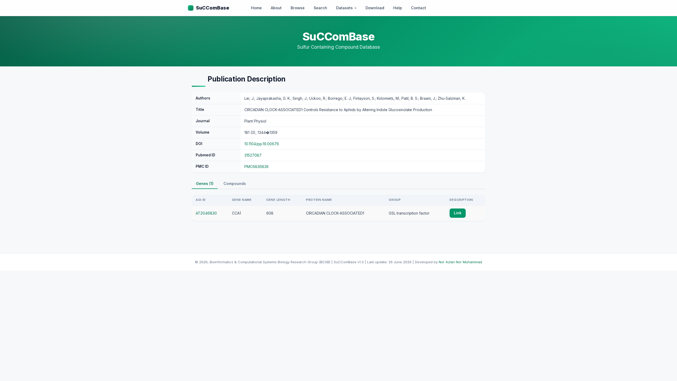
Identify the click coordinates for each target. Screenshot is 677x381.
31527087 (253, 155)
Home (256, 8)
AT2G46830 (206, 213)
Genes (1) (204, 183)
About (276, 8)
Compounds (234, 183)
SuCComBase (212, 8)
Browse (298, 8)
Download (374, 8)
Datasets (345, 8)
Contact (418, 8)
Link (457, 213)
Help (397, 8)
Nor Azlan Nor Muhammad (460, 262)
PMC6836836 (256, 166)
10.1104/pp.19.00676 (261, 144)
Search (320, 8)
